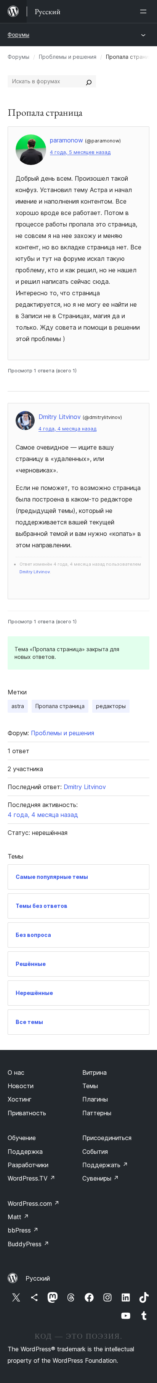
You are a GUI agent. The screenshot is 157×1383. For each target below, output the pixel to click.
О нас (16, 1072)
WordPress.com (33, 1203)
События (95, 1151)
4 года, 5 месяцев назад (80, 152)
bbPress (23, 1230)
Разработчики (28, 1165)
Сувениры (100, 1178)
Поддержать (105, 1165)
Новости (21, 1086)
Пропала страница (60, 706)
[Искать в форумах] (89, 81)
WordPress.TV (31, 1178)
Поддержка (25, 1151)
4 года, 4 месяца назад (67, 429)
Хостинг (20, 1099)
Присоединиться (106, 1138)
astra (17, 706)
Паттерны (96, 1113)
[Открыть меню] (145, 11)
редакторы (111, 706)
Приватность (27, 1113)
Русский (38, 1278)
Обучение (22, 1138)
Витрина (94, 1072)
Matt (18, 1217)
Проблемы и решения (67, 56)
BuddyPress (28, 1244)
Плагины (95, 1099)
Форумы (18, 34)
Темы (90, 1086)
